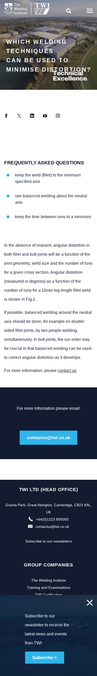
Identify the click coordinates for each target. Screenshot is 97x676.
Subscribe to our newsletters (48, 541)
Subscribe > (44, 657)
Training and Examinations (48, 587)
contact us (67, 370)
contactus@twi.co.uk (48, 437)
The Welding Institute (48, 580)
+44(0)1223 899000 (52, 519)
